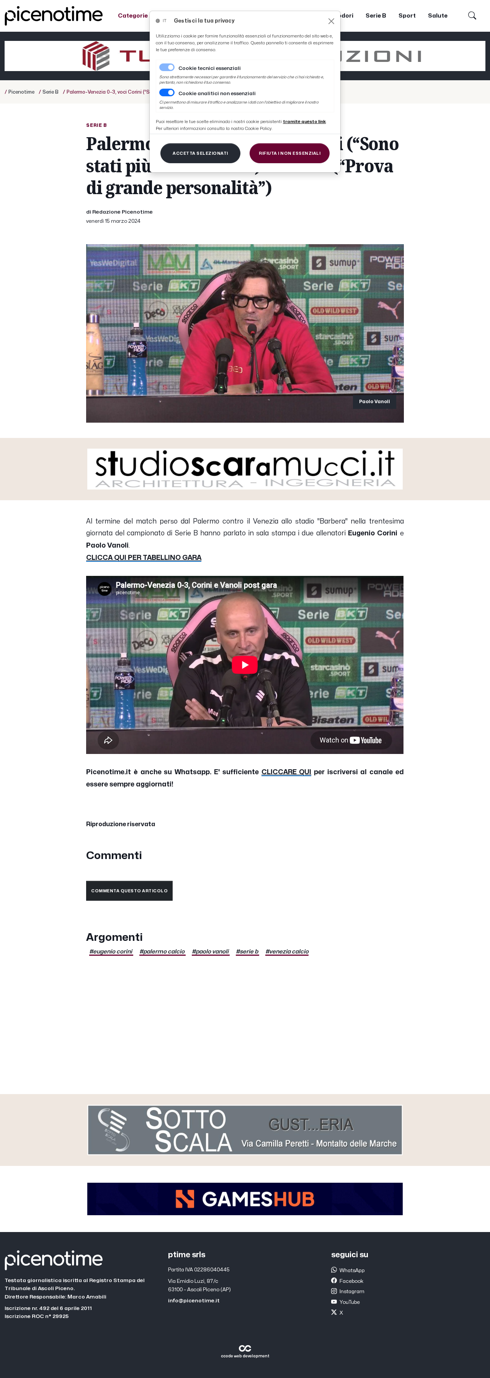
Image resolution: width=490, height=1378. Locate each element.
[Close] (331, 21)
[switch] (167, 92)
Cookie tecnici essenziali (209, 68)
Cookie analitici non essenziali (217, 93)
